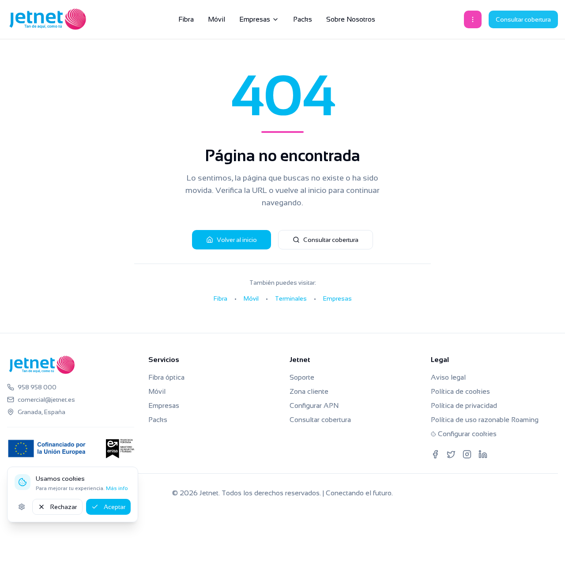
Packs (302, 19)
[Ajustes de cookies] (22, 507)
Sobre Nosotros (350, 19)
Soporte (302, 377)
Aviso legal (448, 377)
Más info (117, 488)
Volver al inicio (237, 239)
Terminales (291, 298)
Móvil (216, 19)
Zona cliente (309, 391)
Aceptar (114, 506)
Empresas (254, 19)
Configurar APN (314, 405)
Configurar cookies (467, 434)
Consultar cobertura (523, 19)
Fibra (186, 19)
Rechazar (63, 506)
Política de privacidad (464, 405)
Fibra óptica (166, 377)
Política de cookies (460, 391)
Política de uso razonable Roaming (485, 419)
